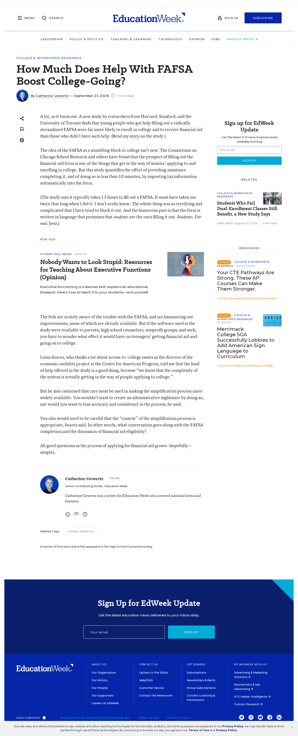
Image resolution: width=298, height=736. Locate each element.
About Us (99, 664)
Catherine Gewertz (52, 96)
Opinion (197, 39)
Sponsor (224, 322)
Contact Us (148, 664)
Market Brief (241, 39)
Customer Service (151, 687)
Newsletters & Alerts (201, 680)
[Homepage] (149, 18)
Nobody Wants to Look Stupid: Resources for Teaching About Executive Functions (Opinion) (96, 269)
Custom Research (247, 704)
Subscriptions (196, 672)
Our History (100, 680)
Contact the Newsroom (156, 695)
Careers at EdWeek (105, 703)
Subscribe (263, 18)
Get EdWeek (196, 664)
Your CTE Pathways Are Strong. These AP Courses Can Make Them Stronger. (245, 281)
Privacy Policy (179, 717)
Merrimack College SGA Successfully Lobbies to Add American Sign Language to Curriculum (245, 342)
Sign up (191, 632)
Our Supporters (103, 695)
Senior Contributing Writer (84, 486)
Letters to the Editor (153, 672)
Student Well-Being (56, 254)
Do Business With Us (250, 664)
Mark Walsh (225, 223)
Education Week (115, 486)
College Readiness (81, 531)
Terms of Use (148, 717)
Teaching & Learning (131, 39)
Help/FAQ (146, 680)
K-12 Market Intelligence (251, 696)
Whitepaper (245, 265)
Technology (170, 39)
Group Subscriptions (201, 687)
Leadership (51, 39)
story (134, 136)
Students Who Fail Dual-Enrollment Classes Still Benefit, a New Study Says (247, 208)
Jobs (215, 39)
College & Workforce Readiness (49, 58)
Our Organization (104, 672)
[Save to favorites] (22, 129)
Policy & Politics (87, 39)
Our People (100, 687)
